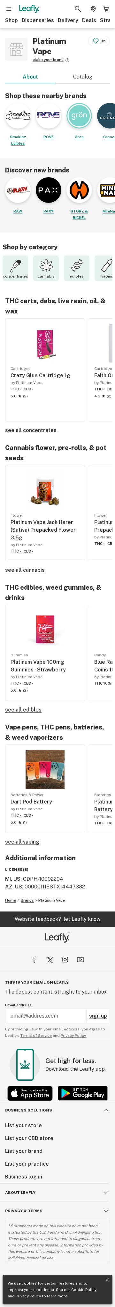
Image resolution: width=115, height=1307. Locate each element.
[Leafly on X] (49, 959)
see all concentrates (31, 430)
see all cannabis (25, 570)
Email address (18, 1005)
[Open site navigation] (9, 9)
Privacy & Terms (23, 1211)
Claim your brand (48, 59)
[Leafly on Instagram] (65, 959)
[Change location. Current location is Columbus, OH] (93, 9)
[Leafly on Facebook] (34, 959)
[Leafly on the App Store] (30, 1093)
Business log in (23, 1177)
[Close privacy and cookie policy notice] (107, 1280)
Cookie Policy (83, 1289)
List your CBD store (29, 1138)
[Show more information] (67, 60)
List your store (23, 1125)
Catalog (82, 77)
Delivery (68, 20)
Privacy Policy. (74, 1035)
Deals (89, 20)
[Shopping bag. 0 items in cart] (106, 9)
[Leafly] (29, 9)
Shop (11, 20)
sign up (98, 1016)
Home (10, 900)
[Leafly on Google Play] (83, 1093)
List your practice (27, 1164)
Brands (27, 900)
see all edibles (23, 710)
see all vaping (22, 842)
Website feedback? (57, 919)
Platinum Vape (51, 900)
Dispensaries (38, 20)
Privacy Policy (28, 1296)
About (30, 77)
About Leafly (20, 1192)
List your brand (23, 1151)
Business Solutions (28, 1110)
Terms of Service (36, 1035)
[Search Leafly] (78, 9)
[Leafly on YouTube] (80, 959)
